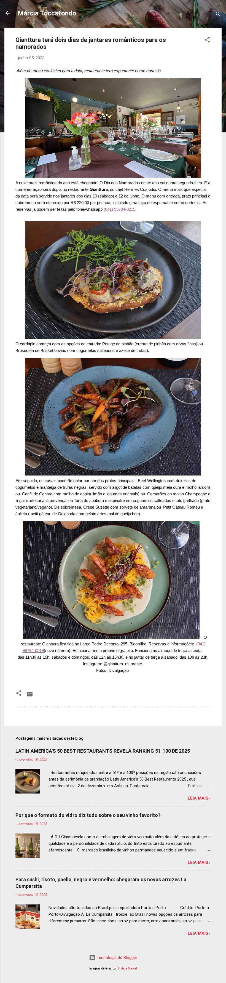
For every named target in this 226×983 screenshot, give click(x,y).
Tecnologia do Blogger (116, 957)
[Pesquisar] (218, 15)
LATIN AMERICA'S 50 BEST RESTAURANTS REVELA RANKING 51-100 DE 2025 (102, 751)
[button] (207, 40)
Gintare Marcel (127, 968)
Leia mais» (199, 798)
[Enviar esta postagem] (29, 696)
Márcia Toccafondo (47, 13)
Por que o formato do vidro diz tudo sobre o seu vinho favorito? (87, 815)
